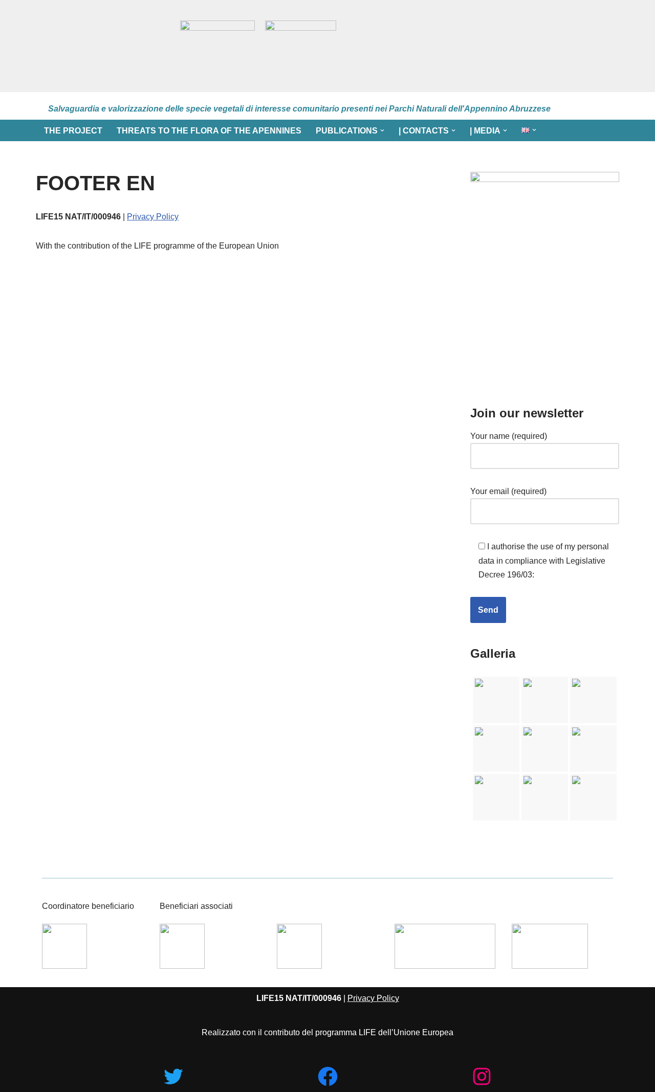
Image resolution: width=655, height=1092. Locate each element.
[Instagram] (481, 1076)
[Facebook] (327, 1076)
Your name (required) (508, 436)
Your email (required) (508, 491)
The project (73, 130)
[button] (382, 130)
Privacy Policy (153, 216)
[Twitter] (173, 1076)
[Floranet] (103, 46)
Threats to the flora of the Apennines (209, 130)
